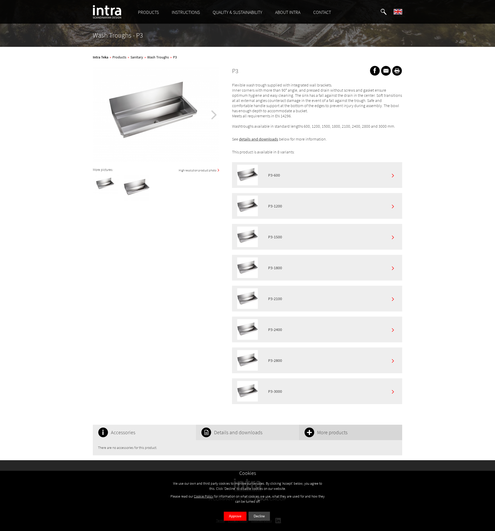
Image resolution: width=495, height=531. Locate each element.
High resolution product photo (197, 170)
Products (119, 57)
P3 (175, 57)
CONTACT (322, 12)
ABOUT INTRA (287, 12)
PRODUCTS (148, 12)
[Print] (397, 71)
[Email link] (386, 71)
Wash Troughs (158, 57)
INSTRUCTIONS (186, 12)
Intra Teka (100, 57)
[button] (384, 12)
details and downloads (258, 139)
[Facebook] (375, 71)
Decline (259, 516)
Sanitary (136, 57)
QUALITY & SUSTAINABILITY (237, 12)
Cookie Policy (203, 496)
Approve (235, 516)
